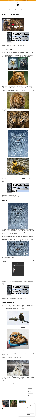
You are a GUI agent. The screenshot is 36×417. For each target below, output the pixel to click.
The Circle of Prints (7, 49)
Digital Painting (8, 195)
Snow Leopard (19, 45)
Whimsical (22, 298)
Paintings (11, 195)
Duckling (11, 45)
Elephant (14, 45)
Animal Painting (5, 298)
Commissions (21, 9)
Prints (13, 195)
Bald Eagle (4, 383)
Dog (9, 45)
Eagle (10, 196)
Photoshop (13, 298)
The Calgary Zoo (23, 327)
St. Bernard (22, 45)
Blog (18, 9)
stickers (14, 383)
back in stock (20, 109)
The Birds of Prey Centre (25, 90)
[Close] (35, 403)
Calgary (6, 383)
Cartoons (12, 9)
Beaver (12, 109)
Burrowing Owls (7, 45)
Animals (5, 195)
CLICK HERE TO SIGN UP (25, 0)
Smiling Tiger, (20, 239)
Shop (24, 9)
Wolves (26, 196)
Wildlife (25, 298)
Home (9, 9)
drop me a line (23, 178)
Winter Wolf (16, 240)
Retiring (18, 196)
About (26, 9)
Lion (17, 45)
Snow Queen (27, 128)
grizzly (15, 45)
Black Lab (4, 45)
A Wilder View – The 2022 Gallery (10, 14)
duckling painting (10, 229)
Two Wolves (16, 109)
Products (15, 195)
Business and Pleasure (8, 302)
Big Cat (7, 298)
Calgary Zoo (8, 383)
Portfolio (15, 9)
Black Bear (6, 196)
